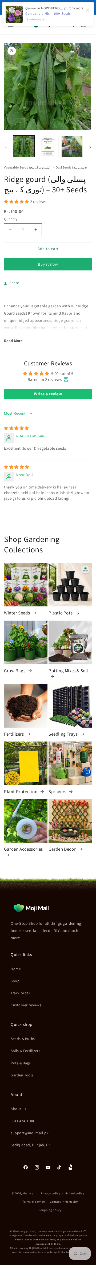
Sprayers (58, 791)
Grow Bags (15, 671)
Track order (20, 993)
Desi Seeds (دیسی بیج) (71, 167)
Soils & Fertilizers (25, 1050)
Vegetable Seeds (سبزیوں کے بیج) (27, 167)
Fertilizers (14, 734)
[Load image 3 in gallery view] (72, 146)
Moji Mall (29, 1193)
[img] (16, 428)
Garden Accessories (23, 849)
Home (16, 968)
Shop (15, 981)
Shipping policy (50, 1210)
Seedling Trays (64, 734)
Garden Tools (22, 1075)
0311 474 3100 (22, 1120)
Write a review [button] (48, 394)
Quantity (10, 219)
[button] (17, 201)
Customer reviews (26, 1005)
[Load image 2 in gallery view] (47, 146)
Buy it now (48, 264)
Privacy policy (50, 1193)
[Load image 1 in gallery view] (23, 146)
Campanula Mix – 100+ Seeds (48, 13)
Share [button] (14, 282)
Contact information (64, 1201)
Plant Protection (21, 791)
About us (18, 1108)
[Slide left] (6, 148)
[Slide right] (90, 148)
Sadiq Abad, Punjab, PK (31, 1144)
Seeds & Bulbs (23, 1038)
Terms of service (33, 1201)
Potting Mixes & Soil (68, 671)
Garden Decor (63, 849)
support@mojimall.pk (30, 1132)
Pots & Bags (21, 1063)
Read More (13, 340)
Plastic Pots (61, 613)
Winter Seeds (17, 613)
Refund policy (74, 1193)
